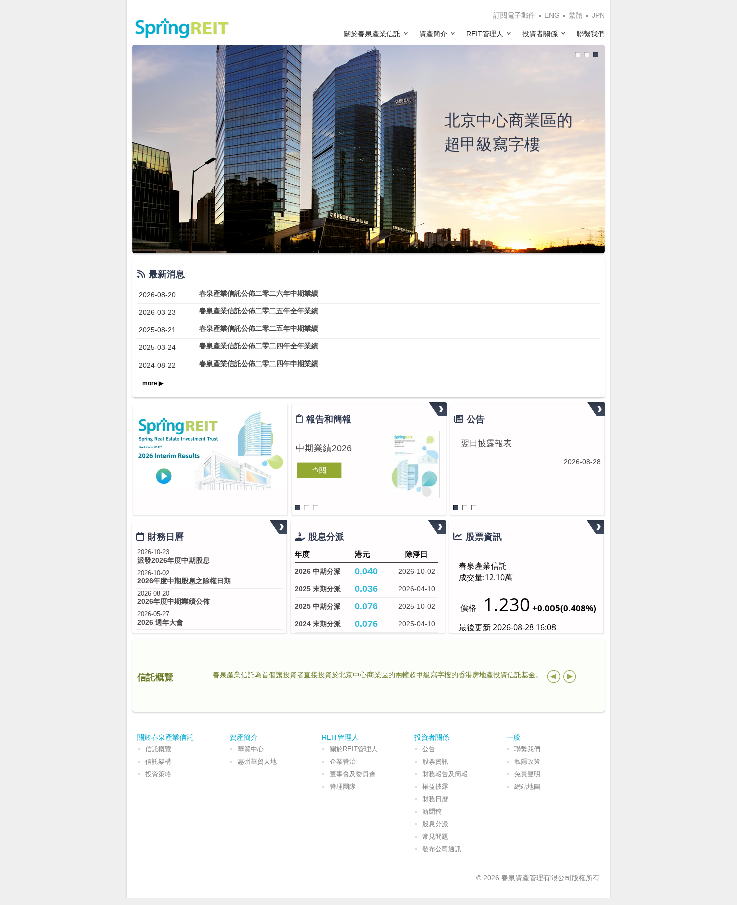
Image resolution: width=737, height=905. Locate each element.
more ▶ (152, 383)
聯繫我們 (591, 34)
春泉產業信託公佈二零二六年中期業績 (258, 293)
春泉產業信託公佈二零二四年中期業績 (258, 363)
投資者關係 (540, 34)
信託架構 (158, 761)
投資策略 (158, 774)
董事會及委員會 (353, 774)
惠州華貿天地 (257, 761)
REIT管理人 (484, 34)
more (438, 409)
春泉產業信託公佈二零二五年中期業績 (258, 328)
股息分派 (435, 824)
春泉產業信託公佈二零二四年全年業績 (258, 346)
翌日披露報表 (486, 443)
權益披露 (435, 786)
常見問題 (435, 836)
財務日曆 (435, 799)
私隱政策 (527, 761)
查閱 (319, 470)
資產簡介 (433, 34)
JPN (598, 15)
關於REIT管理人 (354, 749)
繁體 (576, 15)
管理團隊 (343, 786)
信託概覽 (158, 749)
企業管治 (343, 761)
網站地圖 (527, 786)
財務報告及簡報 (445, 774)
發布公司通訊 (441, 849)
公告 (428, 749)
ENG (552, 15)
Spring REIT (182, 28)
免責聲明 (527, 774)
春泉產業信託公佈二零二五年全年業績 (258, 311)
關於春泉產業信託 (372, 34)
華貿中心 (251, 749)
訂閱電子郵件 (514, 15)
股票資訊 (435, 761)
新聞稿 (432, 811)
